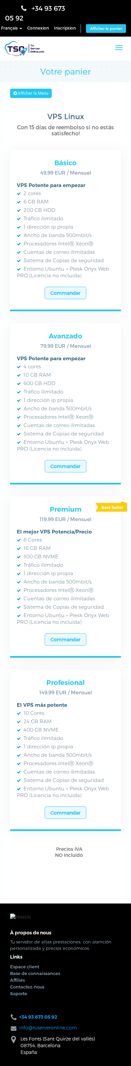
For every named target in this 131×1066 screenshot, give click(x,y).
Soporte (18, 697)
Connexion (38, 20)
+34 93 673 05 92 (42, 10)
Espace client (24, 670)
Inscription (65, 20)
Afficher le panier (106, 20)
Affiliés (17, 684)
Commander (39, 516)
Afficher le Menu (32, 90)
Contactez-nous (27, 690)
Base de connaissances (35, 677)
